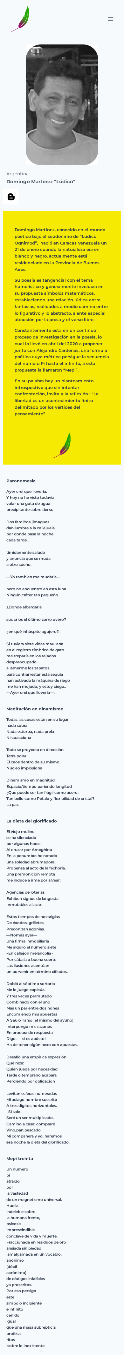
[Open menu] (110, 19)
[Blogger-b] (11, 197)
